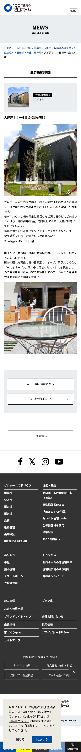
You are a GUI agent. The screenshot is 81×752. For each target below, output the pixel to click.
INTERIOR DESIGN (15, 541)
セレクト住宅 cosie (55, 518)
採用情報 (47, 624)
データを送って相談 (59, 675)
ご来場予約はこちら (40, 398)
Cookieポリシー (19, 721)
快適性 (8, 499)
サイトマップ (12, 640)
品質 (7, 520)
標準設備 (48, 532)
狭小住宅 (9, 569)
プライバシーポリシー (55, 632)
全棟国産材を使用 (53, 525)
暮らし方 (9, 555)
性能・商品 (49, 485)
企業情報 (9, 624)
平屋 (7, 562)
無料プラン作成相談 (21, 675)
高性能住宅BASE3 (53, 504)
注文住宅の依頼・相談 (59, 665)
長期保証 (9, 534)
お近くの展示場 (13, 608)
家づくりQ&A (12, 632)
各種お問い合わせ (53, 616)
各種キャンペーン (53, 576)
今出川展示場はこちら (40, 384)
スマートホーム (13, 576)
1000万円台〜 (51, 539)
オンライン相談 (21, 665)
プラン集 (47, 600)
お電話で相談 (73, 749)
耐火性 (8, 506)
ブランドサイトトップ (17, 616)
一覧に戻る (40, 436)
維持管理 (9, 527)
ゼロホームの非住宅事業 (57, 562)
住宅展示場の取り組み (56, 569)
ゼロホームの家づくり (17, 485)
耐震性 (8, 492)
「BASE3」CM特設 (54, 511)
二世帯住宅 (11, 583)
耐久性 (8, 513)
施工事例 (9, 600)
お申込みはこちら (18, 241)
